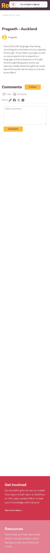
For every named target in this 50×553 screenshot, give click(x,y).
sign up (36, 4)
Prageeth (12, 37)
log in (28, 4)
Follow (32, 86)
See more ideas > (13, 510)
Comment (13, 128)
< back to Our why (11, 15)
